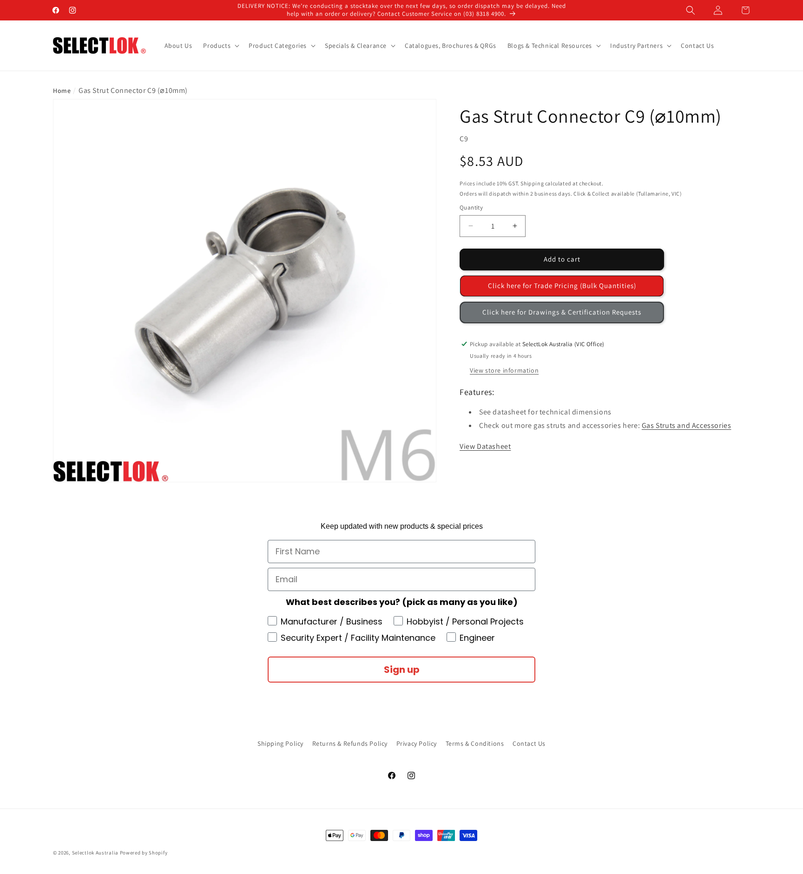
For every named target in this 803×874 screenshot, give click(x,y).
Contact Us (529, 743)
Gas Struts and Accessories (686, 425)
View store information (504, 370)
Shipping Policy (280, 743)
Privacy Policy (416, 743)
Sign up (402, 669)
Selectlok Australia (95, 852)
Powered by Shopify (144, 852)
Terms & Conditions (475, 743)
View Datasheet (485, 446)
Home (62, 90)
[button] (690, 10)
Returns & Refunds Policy (350, 743)
